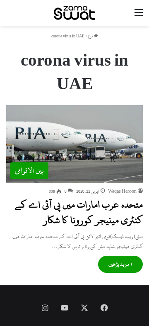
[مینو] (139, 16)
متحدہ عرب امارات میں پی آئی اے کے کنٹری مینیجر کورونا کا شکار (79, 212)
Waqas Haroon (122, 191)
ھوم (91, 36)
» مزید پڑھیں (120, 264)
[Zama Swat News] (74, 13)
